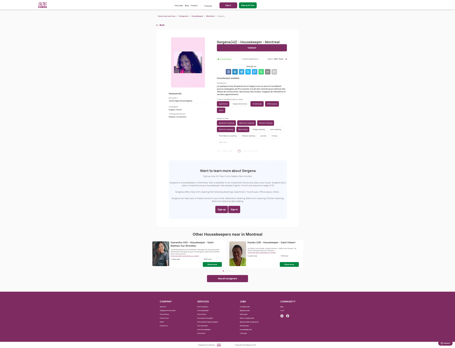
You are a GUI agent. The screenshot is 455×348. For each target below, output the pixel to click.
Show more (212, 264)
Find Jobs (179, 6)
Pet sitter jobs (244, 326)
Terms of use (164, 318)
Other (221, 110)
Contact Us (164, 326)
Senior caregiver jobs (247, 318)
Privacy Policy (164, 314)
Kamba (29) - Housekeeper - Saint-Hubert (271, 242)
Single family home (240, 104)
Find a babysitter (203, 310)
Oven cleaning (275, 129)
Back (162, 25)
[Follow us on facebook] (287, 315)
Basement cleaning (226, 123)
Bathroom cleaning (246, 123)
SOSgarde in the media (168, 310)
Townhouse (257, 104)
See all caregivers (227, 278)
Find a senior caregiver (205, 318)
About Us (163, 307)
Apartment (223, 104)
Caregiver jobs (245, 307)
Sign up (222, 209)
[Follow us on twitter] (281, 315)
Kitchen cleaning (265, 123)
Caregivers (183, 16)
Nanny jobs (243, 314)
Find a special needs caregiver (207, 322)
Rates (162, 322)
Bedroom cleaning (226, 129)
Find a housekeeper (204, 330)
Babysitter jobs (245, 310)
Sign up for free (247, 5)
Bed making (243, 129)
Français (208, 6)
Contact (194, 6)
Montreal (210, 16)
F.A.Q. (282, 310)
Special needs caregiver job (249, 322)
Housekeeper (197, 16)
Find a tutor (201, 333)
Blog (187, 6)
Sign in (228, 5)
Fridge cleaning (259, 129)
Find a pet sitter (202, 326)
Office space (272, 104)
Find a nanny (201, 314)
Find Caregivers (202, 307)
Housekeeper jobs (246, 330)
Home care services (166, 16)
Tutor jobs (243, 333)
